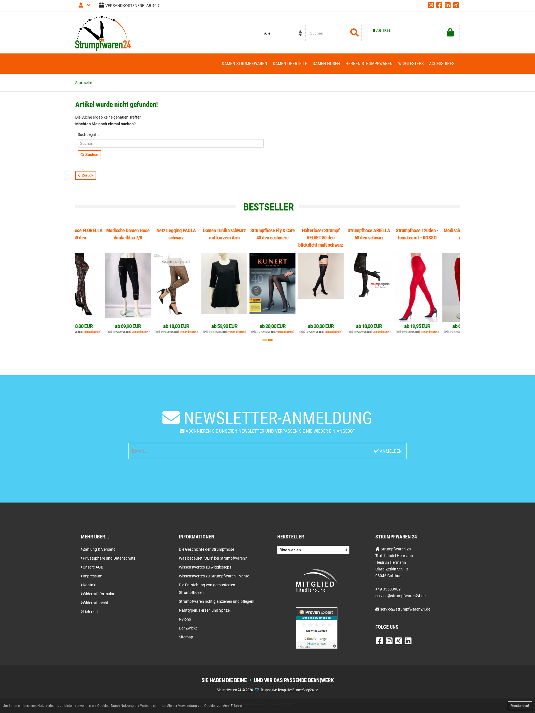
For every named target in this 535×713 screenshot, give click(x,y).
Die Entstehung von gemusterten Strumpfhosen (207, 589)
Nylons (185, 619)
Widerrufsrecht (95, 603)
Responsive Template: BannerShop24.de (289, 690)
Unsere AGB (93, 567)
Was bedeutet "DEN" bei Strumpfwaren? (213, 558)
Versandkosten (112, 331)
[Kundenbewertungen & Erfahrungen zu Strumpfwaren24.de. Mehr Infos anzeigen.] (316, 628)
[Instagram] (431, 6)
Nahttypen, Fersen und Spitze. (205, 610)
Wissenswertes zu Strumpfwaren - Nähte (214, 576)
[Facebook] (439, 6)
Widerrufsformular (99, 594)
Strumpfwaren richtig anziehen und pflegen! (216, 601)
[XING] (456, 6)
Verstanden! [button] (520, 706)
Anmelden (390, 451)
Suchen (91, 155)
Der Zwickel (188, 628)
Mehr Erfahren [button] (233, 706)
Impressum (92, 576)
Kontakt (90, 585)
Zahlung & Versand (99, 549)
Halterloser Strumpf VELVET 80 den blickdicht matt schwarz (293, 237)
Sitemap (186, 637)
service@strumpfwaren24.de (405, 609)
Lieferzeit (91, 611)
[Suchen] (355, 33)
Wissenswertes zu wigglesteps (205, 567)
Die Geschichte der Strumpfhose (206, 549)
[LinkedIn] (447, 6)
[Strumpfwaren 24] (103, 33)
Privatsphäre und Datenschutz (109, 558)
